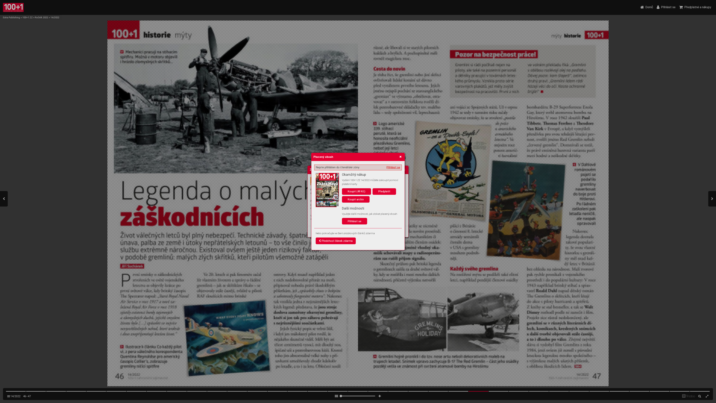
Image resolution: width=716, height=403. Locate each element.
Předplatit (384, 191)
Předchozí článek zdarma (337, 241)
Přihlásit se (393, 167)
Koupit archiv (356, 199)
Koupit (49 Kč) (356, 191)
